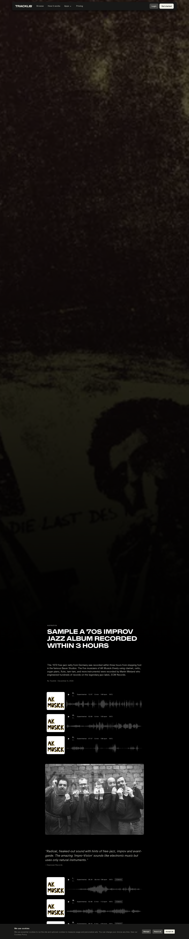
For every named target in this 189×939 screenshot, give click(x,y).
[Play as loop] (126, 695)
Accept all (169, 932)
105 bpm (104, 717)
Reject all (157, 932)
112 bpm (104, 902)
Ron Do (73, 693)
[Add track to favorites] (131, 695)
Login (154, 6)
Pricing (79, 6)
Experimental (82, 694)
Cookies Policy (20, 934)
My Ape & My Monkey (73, 900)
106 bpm (104, 694)
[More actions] (140, 695)
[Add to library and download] (136, 695)
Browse (40, 6)
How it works (54, 6)
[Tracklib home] (23, 6)
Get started (166, 6)
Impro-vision (73, 878)
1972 (110, 694)
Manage (146, 932)
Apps (66, 6)
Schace (73, 737)
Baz (73, 922)
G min (96, 694)
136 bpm (104, 739)
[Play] (56, 701)
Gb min (96, 880)
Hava (73, 715)
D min (96, 902)
